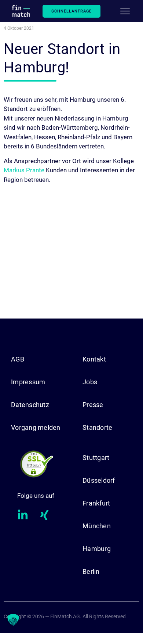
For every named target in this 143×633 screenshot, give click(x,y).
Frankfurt (96, 503)
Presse (92, 405)
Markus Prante (24, 170)
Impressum (28, 382)
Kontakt (94, 359)
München (96, 526)
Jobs (89, 382)
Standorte (97, 427)
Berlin (91, 571)
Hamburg (96, 549)
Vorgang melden (35, 427)
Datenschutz (30, 405)
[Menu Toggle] (125, 11)
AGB (17, 359)
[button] (13, 620)
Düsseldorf (98, 480)
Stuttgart (95, 457)
